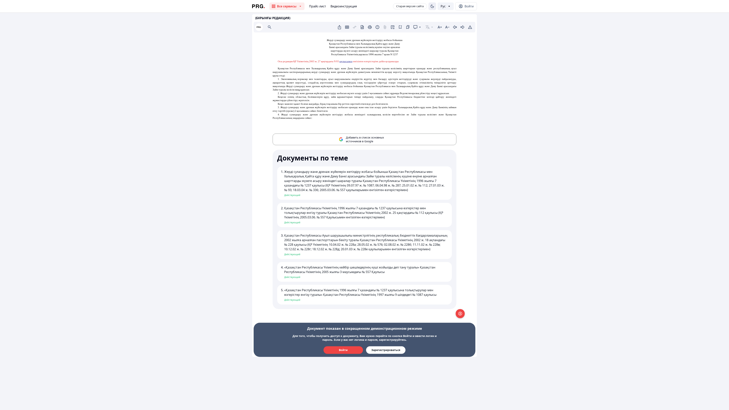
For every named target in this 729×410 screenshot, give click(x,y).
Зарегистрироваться (385, 350)
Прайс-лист (317, 6)
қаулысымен (345, 61)
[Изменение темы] (432, 6)
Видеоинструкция (344, 6)
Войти (343, 350)
